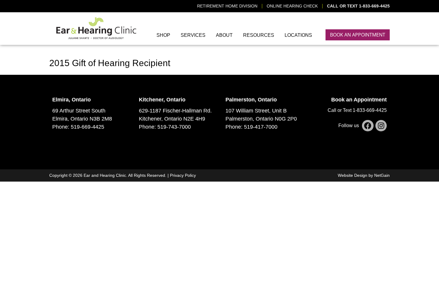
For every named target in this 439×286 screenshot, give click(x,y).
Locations (298, 35)
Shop (163, 35)
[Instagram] (381, 125)
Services (193, 35)
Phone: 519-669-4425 (78, 127)
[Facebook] (367, 125)
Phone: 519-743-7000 (165, 127)
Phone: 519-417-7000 (251, 127)
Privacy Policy (183, 175)
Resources (258, 35)
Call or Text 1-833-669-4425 (357, 110)
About (224, 35)
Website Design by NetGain (364, 175)
